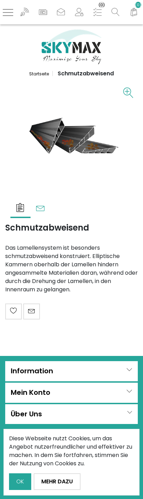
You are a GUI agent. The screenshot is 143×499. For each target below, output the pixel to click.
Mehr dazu (57, 481)
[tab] (20, 208)
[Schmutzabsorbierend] (71, 136)
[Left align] (24, 12)
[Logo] (71, 46)
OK (20, 481)
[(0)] (134, 12)
